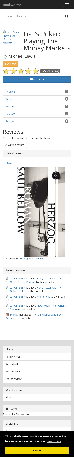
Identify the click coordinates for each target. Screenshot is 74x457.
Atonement (43, 296)
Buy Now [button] (10, 63)
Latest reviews (14, 379)
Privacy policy (13, 431)
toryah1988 (16, 278)
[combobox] (32, 16)
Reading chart (14, 356)
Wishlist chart (13, 371)
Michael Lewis (21, 56)
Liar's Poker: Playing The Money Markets (46, 40)
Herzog (23, 258)
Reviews (10, 114)
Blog (8, 397)
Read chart (12, 364)
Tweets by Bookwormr (16, 414)
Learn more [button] (54, 441)
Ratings (10, 121)
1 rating (53, 71)
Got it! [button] (37, 450)
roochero (37, 258)
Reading (10, 91)
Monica (14, 314)
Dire (9, 163)
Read (8, 99)
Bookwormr (12, 5)
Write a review (15, 145)
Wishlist (10, 106)
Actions (38, 79)
